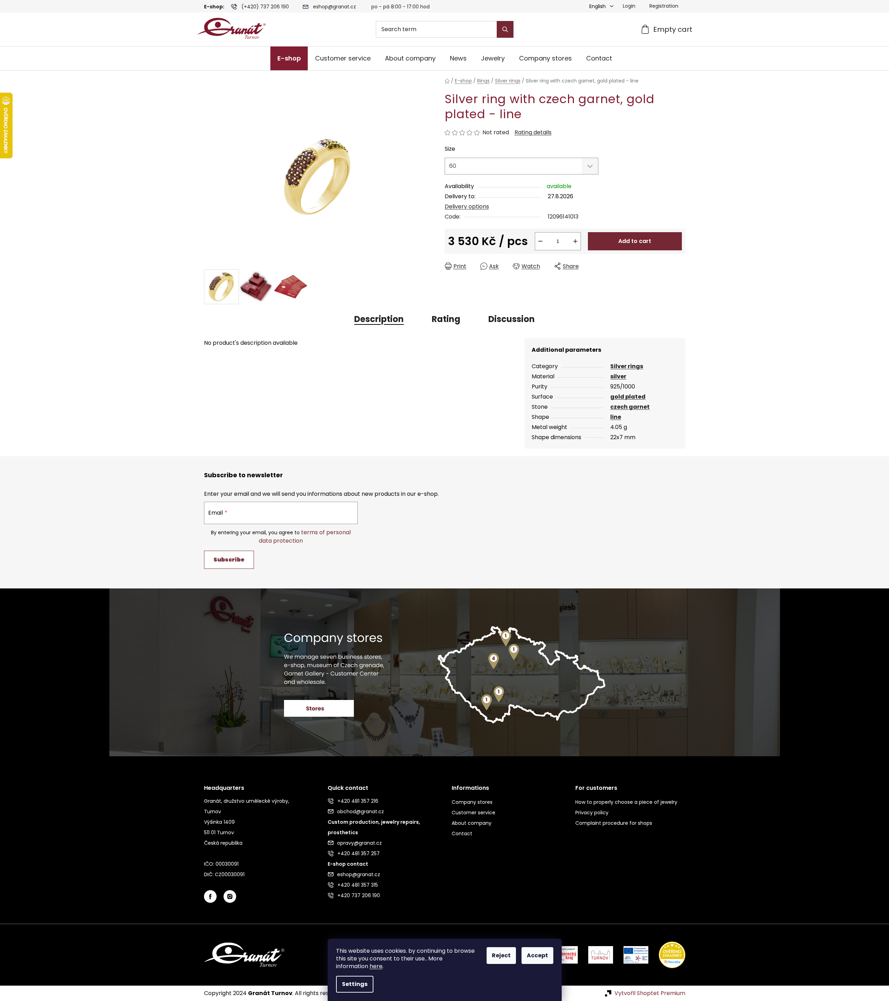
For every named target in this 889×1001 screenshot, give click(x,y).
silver (618, 376)
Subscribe (229, 560)
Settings (354, 984)
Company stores (472, 802)
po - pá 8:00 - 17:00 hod (400, 6)
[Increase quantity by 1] (575, 241)
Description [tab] (379, 319)
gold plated (628, 397)
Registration (663, 5)
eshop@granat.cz (334, 6)
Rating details (533, 132)
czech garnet (630, 407)
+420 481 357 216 (357, 801)
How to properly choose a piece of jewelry (626, 802)
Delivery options (467, 206)
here (376, 966)
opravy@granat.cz (359, 842)
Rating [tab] (446, 319)
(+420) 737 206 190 (265, 6)
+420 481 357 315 (357, 884)
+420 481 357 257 (358, 853)
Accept (537, 955)
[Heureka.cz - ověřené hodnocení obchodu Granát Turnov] (666, 954)
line (615, 417)
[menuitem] (289, 58)
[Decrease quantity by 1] (540, 241)
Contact (462, 833)
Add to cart (634, 241)
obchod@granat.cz (360, 811)
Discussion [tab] (511, 319)
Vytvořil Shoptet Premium (649, 993)
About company (471, 823)
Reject (501, 955)
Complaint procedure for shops (613, 823)
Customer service (473, 812)
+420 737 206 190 (358, 895)
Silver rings (626, 366)
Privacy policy (592, 812)
